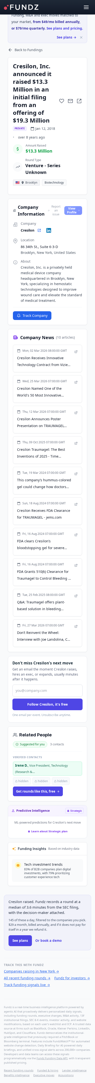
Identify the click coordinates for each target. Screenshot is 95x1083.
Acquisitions (66, 1075)
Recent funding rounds (18, 1070)
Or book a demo (48, 940)
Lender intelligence (74, 1070)
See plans (20, 940)
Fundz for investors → (72, 978)
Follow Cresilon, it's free (47, 704)
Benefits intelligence (16, 1075)
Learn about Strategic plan (49, 831)
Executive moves (43, 1075)
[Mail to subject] (70, 101)
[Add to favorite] (62, 101)
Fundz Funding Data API (52, 1058)
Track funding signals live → (27, 984)
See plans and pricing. (65, 28)
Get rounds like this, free (35, 791)
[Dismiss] (81, 37)
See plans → (66, 37)
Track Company (35, 315)
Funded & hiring (47, 1070)
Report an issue (55, 210)
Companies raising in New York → (31, 971)
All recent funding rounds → (27, 978)
